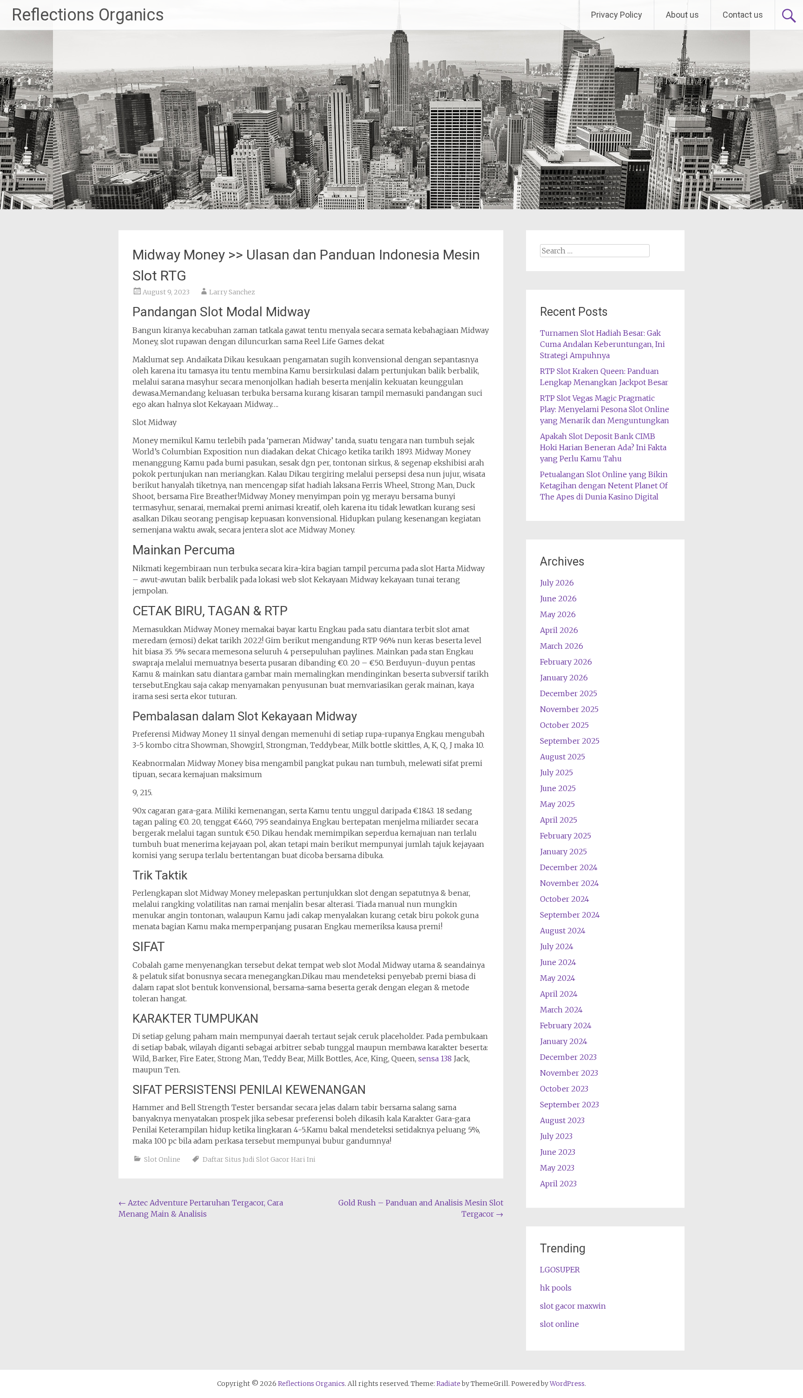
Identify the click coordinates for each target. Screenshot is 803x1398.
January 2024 (563, 1041)
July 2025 (556, 772)
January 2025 (563, 851)
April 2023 (558, 1183)
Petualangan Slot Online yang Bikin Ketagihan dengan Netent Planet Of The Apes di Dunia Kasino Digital (604, 485)
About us (682, 15)
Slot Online (162, 1159)
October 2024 (564, 899)
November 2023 (569, 1073)
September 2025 (569, 741)
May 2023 (557, 1167)
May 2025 (557, 804)
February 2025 (565, 835)
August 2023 (562, 1120)
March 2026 (561, 646)
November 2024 (569, 883)
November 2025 (569, 709)
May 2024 (557, 978)
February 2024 (566, 1025)
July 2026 (557, 582)
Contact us (743, 15)
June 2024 (558, 962)
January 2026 (564, 677)
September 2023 (569, 1104)
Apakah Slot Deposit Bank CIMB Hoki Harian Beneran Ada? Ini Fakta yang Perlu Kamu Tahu (603, 447)
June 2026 (558, 598)
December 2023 (568, 1057)
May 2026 (558, 614)
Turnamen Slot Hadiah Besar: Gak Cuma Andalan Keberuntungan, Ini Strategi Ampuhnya (602, 344)
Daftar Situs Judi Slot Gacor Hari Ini (259, 1159)
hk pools (556, 1287)
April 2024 (559, 994)
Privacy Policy (616, 15)
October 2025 (564, 725)
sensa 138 (435, 1058)
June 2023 (557, 1152)
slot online (559, 1324)
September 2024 (570, 914)
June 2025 (558, 788)
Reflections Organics (88, 15)
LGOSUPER (560, 1269)
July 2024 (556, 946)
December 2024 (569, 867)
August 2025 (562, 756)
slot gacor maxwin (573, 1306)
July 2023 (556, 1136)
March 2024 (561, 1009)
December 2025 (568, 693)
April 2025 (558, 820)
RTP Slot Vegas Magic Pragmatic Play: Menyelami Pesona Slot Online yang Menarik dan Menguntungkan (604, 409)
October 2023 (564, 1088)
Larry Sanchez (232, 292)
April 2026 (559, 630)
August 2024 (563, 930)
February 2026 (566, 661)
